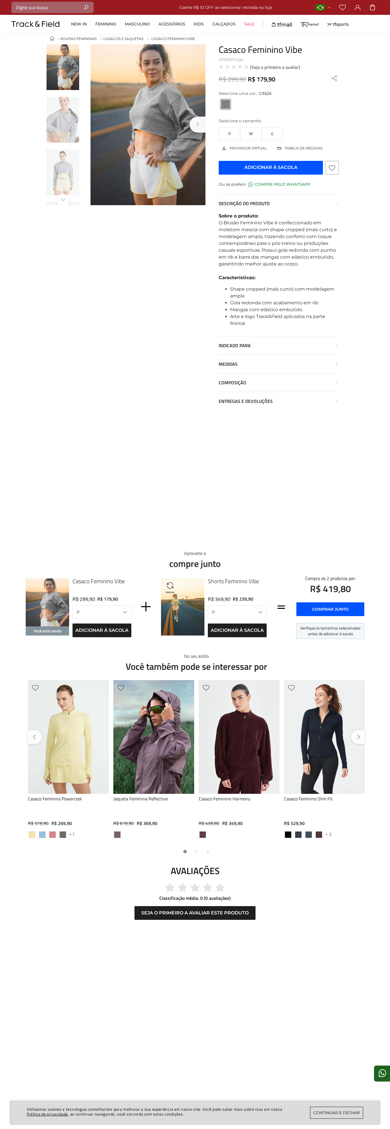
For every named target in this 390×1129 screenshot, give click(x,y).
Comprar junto (330, 609)
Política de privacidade (47, 1114)
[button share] (334, 78)
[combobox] (52, 7)
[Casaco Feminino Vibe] (47, 608)
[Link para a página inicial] (52, 38)
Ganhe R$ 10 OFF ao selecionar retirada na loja (204, 7)
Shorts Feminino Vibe (233, 581)
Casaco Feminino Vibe (99, 581)
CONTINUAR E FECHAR (336, 1112)
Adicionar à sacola (101, 630)
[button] (229, 133)
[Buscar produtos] (86, 7)
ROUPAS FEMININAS (78, 39)
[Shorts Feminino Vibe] (182, 608)
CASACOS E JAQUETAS (123, 39)
